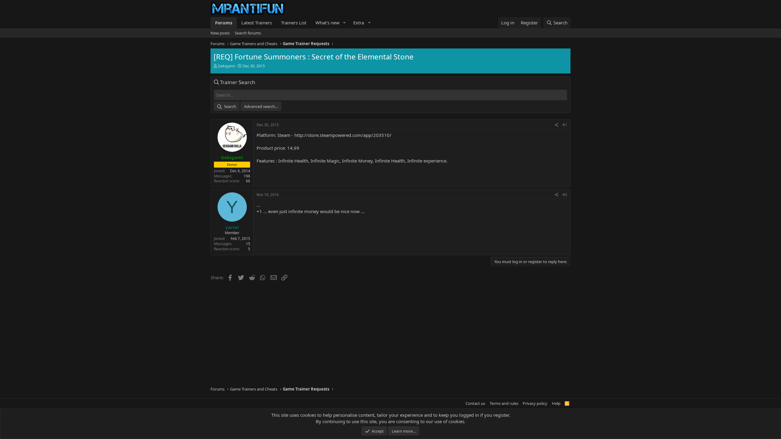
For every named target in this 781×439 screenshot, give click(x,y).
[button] (344, 22)
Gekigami (226, 66)
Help (556, 403)
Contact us (475, 403)
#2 (565, 194)
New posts (220, 33)
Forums (223, 23)
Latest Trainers (256, 23)
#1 (565, 124)
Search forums (248, 33)
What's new (327, 23)
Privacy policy (535, 403)
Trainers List (293, 23)
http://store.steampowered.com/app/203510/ (342, 135)
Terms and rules (504, 403)
